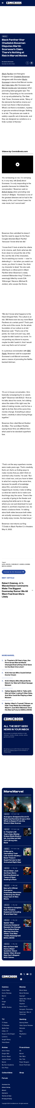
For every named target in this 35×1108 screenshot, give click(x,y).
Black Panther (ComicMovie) (10, 564)
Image (4, 1001)
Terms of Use (13, 750)
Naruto (4, 1062)
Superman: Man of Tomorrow (25, 1013)
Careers (5, 1093)
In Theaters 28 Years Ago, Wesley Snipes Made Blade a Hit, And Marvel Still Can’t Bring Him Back (12, 837)
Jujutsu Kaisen (6, 1059)
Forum (5, 1078)
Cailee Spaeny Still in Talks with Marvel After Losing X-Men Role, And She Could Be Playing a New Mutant (18, 694)
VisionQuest (5, 1042)
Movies (7, 814)
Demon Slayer (6, 1056)
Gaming (22, 1019)
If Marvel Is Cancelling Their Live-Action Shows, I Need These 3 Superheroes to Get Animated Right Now (12, 856)
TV (3, 1019)
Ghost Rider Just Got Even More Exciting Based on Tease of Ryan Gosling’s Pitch (11, 875)
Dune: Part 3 (23, 1006)
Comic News (6, 990)
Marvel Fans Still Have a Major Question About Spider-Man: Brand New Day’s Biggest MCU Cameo (12, 952)
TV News (4, 1022)
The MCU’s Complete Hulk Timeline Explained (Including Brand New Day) (12, 911)
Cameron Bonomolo (8, 61)
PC (20, 1037)
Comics (5, 987)
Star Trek (22, 1059)
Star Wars (22, 1056)
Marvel (5, 36)
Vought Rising (6, 1039)
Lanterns (4, 1037)
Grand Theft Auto (24, 1065)
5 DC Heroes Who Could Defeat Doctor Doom (18, 674)
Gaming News (23, 1022)
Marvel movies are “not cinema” (14, 87)
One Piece (5, 1068)
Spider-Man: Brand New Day (25, 1000)
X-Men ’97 (5, 1031)
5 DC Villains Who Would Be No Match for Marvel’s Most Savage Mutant (19, 683)
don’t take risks (8, 85)
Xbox (21, 1031)
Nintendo (22, 1028)
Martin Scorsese (7, 566)
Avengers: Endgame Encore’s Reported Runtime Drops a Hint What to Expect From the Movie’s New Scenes (17, 820)
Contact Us (6, 1084)
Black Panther (7, 73)
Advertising (6, 1087)
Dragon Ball (5, 1053)
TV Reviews (5, 1025)
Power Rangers (24, 1062)
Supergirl (22, 996)
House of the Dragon (8, 1034)
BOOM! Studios (6, 1007)
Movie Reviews (24, 993)
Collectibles (7, 1073)
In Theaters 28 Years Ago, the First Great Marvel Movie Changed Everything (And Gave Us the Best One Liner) (18, 663)
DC (3, 999)
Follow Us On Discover (13, 572)
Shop (21, 1073)
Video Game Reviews (26, 1025)
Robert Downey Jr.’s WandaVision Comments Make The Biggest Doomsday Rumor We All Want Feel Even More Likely (15, 590)
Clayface (22, 1003)
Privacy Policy (7, 752)
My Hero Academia (8, 1065)
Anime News (6, 1051)
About (4, 1090)
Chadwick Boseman (22, 76)
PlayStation (23, 1034)
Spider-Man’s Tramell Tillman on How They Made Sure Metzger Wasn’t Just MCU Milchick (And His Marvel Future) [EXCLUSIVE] (19, 706)
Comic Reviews (6, 993)
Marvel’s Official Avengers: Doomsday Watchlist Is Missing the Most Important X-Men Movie (12, 893)
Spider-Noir (5, 1028)
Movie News (23, 990)
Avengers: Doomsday (26, 1009)
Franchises (24, 1047)
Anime (5, 1047)
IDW (3, 1004)
